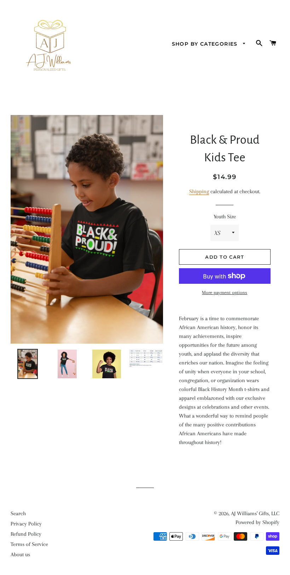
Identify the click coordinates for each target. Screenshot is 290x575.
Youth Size (225, 216)
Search (18, 513)
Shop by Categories (206, 44)
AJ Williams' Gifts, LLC (255, 513)
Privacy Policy (26, 524)
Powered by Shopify (257, 522)
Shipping (199, 191)
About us (20, 554)
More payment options (224, 292)
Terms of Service (29, 544)
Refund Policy (26, 534)
